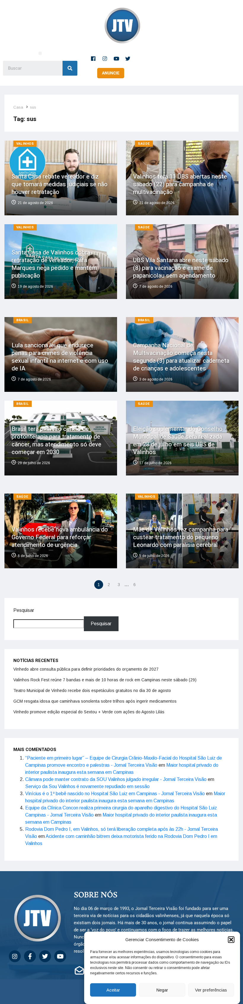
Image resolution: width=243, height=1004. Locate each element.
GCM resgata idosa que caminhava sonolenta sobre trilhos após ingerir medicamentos (95, 701)
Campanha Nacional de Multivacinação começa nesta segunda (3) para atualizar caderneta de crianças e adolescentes (181, 357)
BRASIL (22, 320)
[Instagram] (105, 58)
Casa (18, 107)
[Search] (70, 68)
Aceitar (113, 989)
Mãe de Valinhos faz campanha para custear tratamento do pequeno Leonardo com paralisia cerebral (180, 537)
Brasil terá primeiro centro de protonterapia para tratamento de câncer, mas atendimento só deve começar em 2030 (56, 440)
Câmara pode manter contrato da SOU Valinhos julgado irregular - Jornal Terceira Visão (116, 779)
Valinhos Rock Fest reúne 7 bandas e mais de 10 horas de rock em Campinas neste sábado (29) (104, 679)
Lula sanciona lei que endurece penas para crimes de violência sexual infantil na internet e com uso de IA (60, 357)
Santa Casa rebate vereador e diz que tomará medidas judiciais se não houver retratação (60, 184)
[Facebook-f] (93, 58)
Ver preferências (211, 989)
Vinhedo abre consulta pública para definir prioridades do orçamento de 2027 (86, 669)
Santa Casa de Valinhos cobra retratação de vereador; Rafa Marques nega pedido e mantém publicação (54, 264)
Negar (162, 989)
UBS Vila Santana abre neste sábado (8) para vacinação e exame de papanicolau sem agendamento (180, 268)
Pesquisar (23, 610)
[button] (231, 940)
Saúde (144, 143)
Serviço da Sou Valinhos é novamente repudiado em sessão (87, 786)
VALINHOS (25, 143)
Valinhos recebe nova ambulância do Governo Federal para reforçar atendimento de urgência (60, 537)
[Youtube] (116, 58)
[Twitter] (128, 58)
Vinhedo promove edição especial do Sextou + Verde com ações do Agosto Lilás (88, 711)
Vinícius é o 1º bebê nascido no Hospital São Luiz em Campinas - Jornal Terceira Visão (115, 793)
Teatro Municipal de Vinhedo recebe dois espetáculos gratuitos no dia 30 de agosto (92, 690)
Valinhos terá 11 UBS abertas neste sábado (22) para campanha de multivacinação (180, 184)
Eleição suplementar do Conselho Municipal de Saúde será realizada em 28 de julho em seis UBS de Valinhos (178, 440)
